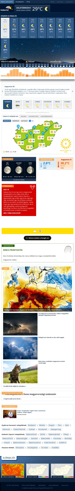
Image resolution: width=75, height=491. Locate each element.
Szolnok (32, 429)
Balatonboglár (21, 438)
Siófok (42, 434)
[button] (23, 9)
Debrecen (6, 429)
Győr (67, 425)
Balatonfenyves (19, 442)
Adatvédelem (42, 485)
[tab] (7, 104)
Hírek (28, 2)
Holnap (23, 116)
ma (10, 116)
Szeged (51, 425)
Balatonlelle (45, 438)
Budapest (32, 425)
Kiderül (7, 8)
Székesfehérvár (19, 429)
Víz (33, 120)
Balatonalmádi (54, 434)
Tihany (65, 434)
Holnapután (33, 116)
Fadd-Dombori (49, 442)
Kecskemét (42, 429)
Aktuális (24, 121)
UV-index (44, 447)
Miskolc (42, 425)
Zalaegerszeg (56, 429)
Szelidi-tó (62, 442)
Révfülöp (68, 438)
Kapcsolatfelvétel (53, 485)
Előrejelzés (20, 447)
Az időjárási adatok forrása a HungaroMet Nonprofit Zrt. (37, 488)
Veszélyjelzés (20, 2)
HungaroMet (69, 2)
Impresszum (65, 485)
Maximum (7, 121)
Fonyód (7, 442)
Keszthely (57, 438)
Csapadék (46, 116)
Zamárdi (34, 438)
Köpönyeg (60, 2)
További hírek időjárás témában (14, 386)
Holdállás (55, 447)
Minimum (16, 121)
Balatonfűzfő (8, 438)
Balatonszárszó (35, 442)
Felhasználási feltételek (28, 485)
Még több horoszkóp (12, 213)
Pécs (59, 425)
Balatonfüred (31, 434)
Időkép (52, 2)
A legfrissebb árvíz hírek (12, 399)
